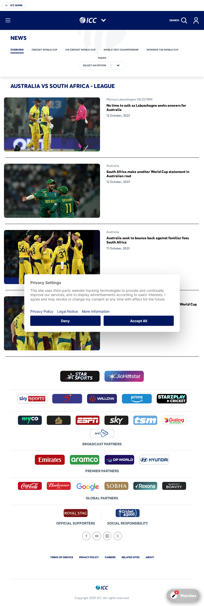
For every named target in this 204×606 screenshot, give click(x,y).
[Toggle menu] (8, 20)
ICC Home (16, 5)
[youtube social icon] (97, 536)
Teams (102, 58)
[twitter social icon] (117, 536)
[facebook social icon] (86, 536)
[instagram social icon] (107, 536)
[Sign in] (196, 20)
